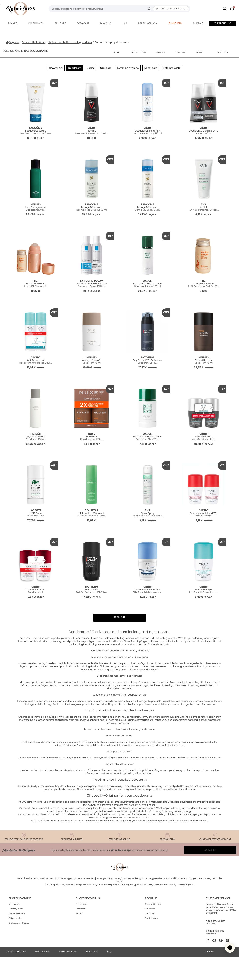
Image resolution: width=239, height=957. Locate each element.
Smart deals (81, 904)
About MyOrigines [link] (153, 904)
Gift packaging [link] (15, 918)
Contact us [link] (92, 951)
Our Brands (150, 908)
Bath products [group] (171, 68)
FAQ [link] (109, 951)
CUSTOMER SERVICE (218, 898)
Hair (124, 23)
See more (119, 617)
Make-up (105, 23)
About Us (151, 898)
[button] (230, 948)
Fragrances (36, 23)
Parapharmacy (147, 23)
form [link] (214, 907)
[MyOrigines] (20, 8)
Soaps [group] (90, 68)
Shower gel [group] (56, 68)
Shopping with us (88, 898)
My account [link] (14, 904)
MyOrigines (12, 42)
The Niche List (222, 23)
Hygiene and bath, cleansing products (70, 42)
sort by (221, 52)
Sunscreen (175, 23)
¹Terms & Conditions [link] (16, 951)
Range (199, 52)
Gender (160, 52)
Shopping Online (20, 898)
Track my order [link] (16, 908)
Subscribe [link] (210, 850)
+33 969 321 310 (215, 921)
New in (79, 913)
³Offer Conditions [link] (68, 951)
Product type (138, 52)
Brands (12, 23)
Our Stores (149, 913)
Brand (116, 52)
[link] (224, 9)
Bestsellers (81, 908)
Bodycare (83, 23)
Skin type (180, 52)
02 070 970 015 (215, 931)
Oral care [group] (105, 68)
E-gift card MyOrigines (19, 922)
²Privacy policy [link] (42, 951)
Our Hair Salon (151, 918)
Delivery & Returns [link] (17, 913)
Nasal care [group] (150, 68)
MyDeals (198, 23)
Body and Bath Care (33, 42)
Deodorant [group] (74, 68)
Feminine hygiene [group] (128, 68)
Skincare (60, 23)
